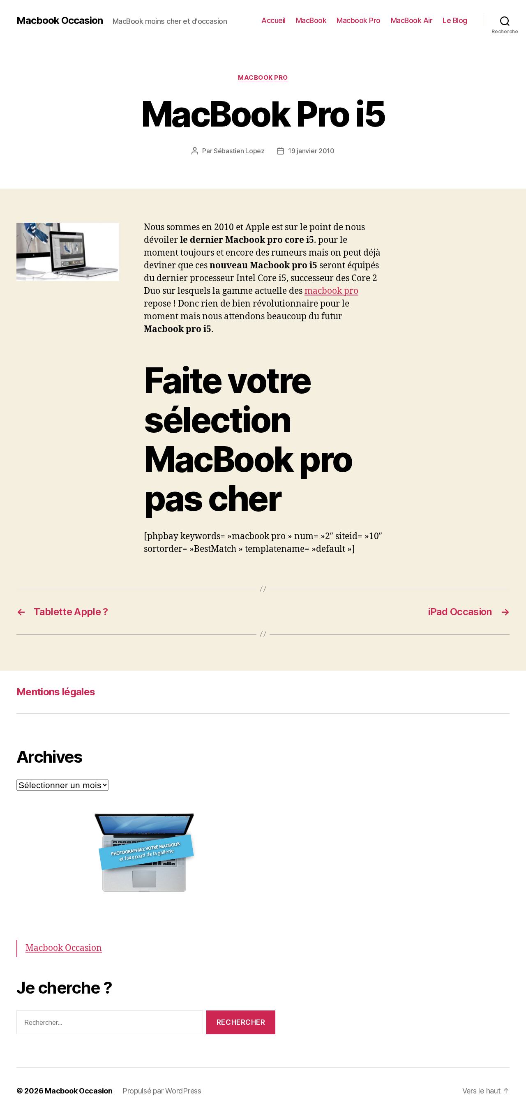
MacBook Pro (263, 77)
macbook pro (331, 291)
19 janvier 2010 (311, 151)
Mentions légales (55, 692)
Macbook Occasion (59, 20)
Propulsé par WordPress (161, 1090)
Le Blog (455, 20)
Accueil (273, 20)
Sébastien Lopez (239, 151)
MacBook (311, 20)
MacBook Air (412, 20)
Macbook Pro (359, 20)
